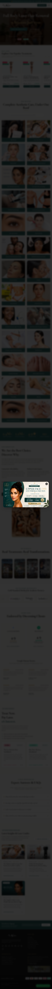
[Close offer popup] (46, 484)
